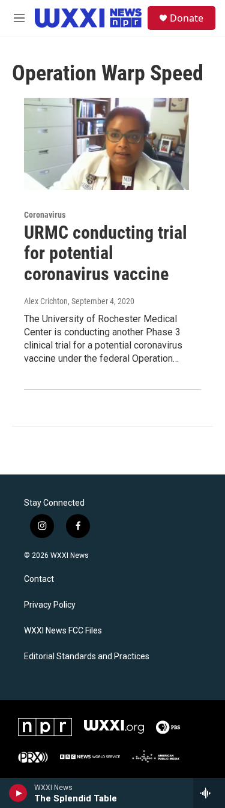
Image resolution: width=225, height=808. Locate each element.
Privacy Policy (50, 604)
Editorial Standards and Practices (86, 656)
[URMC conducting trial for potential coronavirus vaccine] (106, 144)
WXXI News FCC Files (63, 630)
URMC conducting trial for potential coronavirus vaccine (105, 253)
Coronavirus (44, 215)
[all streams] (209, 793)
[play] (18, 793)
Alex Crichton (46, 301)
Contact (39, 579)
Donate (186, 18)
